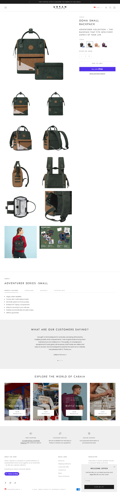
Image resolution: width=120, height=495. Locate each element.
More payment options (97, 73)
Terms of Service (63, 476)
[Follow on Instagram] (10, 483)
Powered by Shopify (59, 489)
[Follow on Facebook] (5, 483)
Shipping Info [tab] (59, 290)
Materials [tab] (44, 290)
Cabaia (81, 17)
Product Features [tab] (11, 290)
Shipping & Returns (64, 464)
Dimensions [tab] (29, 290)
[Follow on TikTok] (15, 483)
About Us (61, 461)
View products (17, 413)
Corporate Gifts (63, 467)
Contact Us (62, 470)
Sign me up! (99, 487)
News (60, 473)
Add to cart (97, 63)
